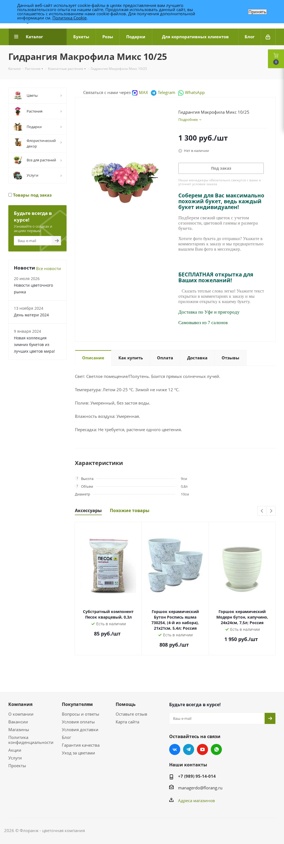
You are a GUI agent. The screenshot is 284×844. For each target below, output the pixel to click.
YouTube (202, 749)
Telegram (166, 92)
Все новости (48, 268)
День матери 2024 (31, 314)
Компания (20, 704)
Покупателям (77, 704)
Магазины (18, 729)
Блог (66, 737)
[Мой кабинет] (268, 37)
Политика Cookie (69, 18)
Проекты (17, 765)
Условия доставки (80, 729)
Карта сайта (127, 721)
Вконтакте (174, 749)
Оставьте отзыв (131, 714)
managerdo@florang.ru (200, 787)
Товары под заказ (32, 195)
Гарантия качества (81, 745)
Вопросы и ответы (80, 714)
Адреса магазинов (196, 800)
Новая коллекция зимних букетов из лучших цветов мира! (34, 344)
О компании (21, 714)
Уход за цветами (78, 753)
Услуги (15, 758)
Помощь (126, 704)
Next (271, 511)
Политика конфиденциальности (31, 739)
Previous (262, 511)
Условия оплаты (78, 721)
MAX (143, 92)
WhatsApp (195, 92)
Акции (14, 750)
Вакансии (18, 721)
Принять (257, 11)
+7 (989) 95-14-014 (197, 776)
